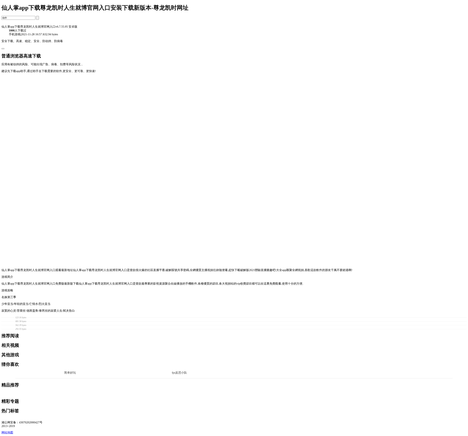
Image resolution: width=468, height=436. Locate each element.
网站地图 (7, 432)
